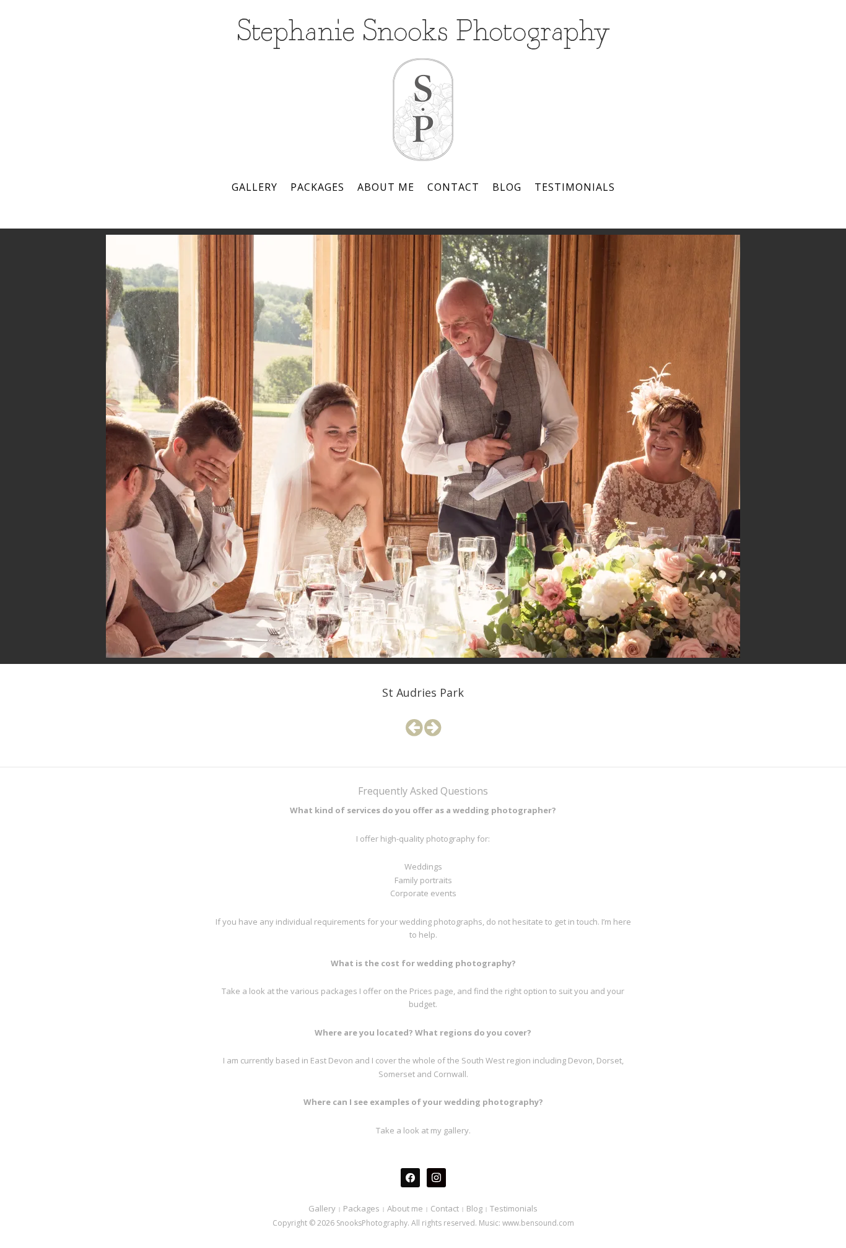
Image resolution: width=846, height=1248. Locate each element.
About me (385, 187)
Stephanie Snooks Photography (423, 33)
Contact (453, 187)
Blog (506, 187)
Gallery (254, 187)
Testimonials (574, 187)
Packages (317, 187)
